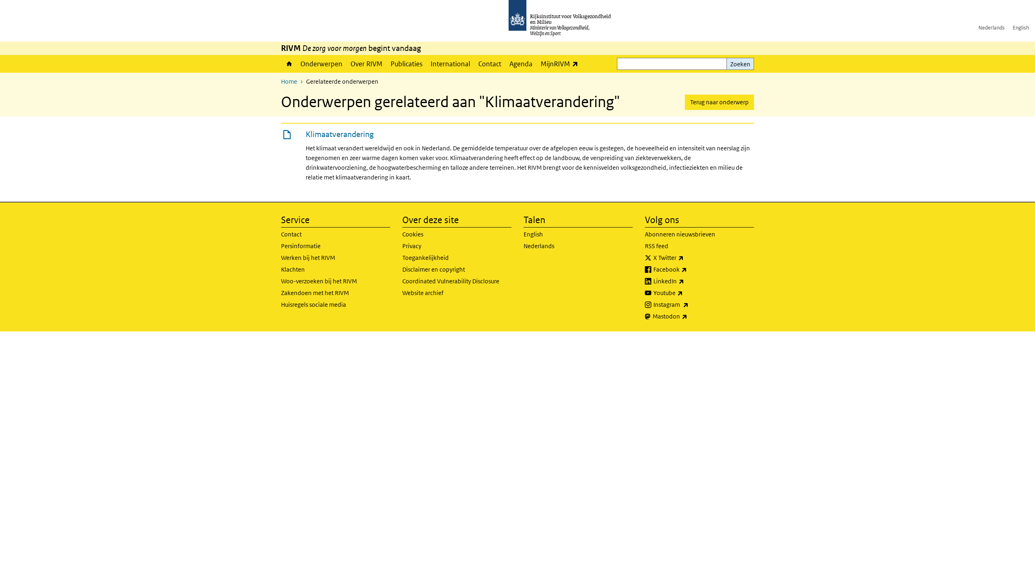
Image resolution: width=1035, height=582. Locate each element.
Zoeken (740, 64)
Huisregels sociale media (313, 304)
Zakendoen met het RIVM (315, 293)
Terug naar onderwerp (719, 102)
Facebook (687, 269)
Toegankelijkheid (425, 257)
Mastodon (688, 316)
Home (288, 64)
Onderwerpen (321, 63)
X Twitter (686, 257)
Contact (489, 63)
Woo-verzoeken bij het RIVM (319, 281)
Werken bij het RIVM (308, 257)
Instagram (688, 304)
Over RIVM (366, 63)
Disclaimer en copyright (433, 269)
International (450, 63)
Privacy (411, 246)
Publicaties (406, 63)
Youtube (685, 293)
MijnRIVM (561, 63)
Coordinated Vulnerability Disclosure (450, 281)
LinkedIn (686, 281)
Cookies (412, 234)
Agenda (520, 63)
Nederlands (991, 27)
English (1021, 27)
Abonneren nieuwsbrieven (680, 234)
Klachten (293, 269)
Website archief (423, 293)
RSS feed (656, 246)
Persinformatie (301, 246)
